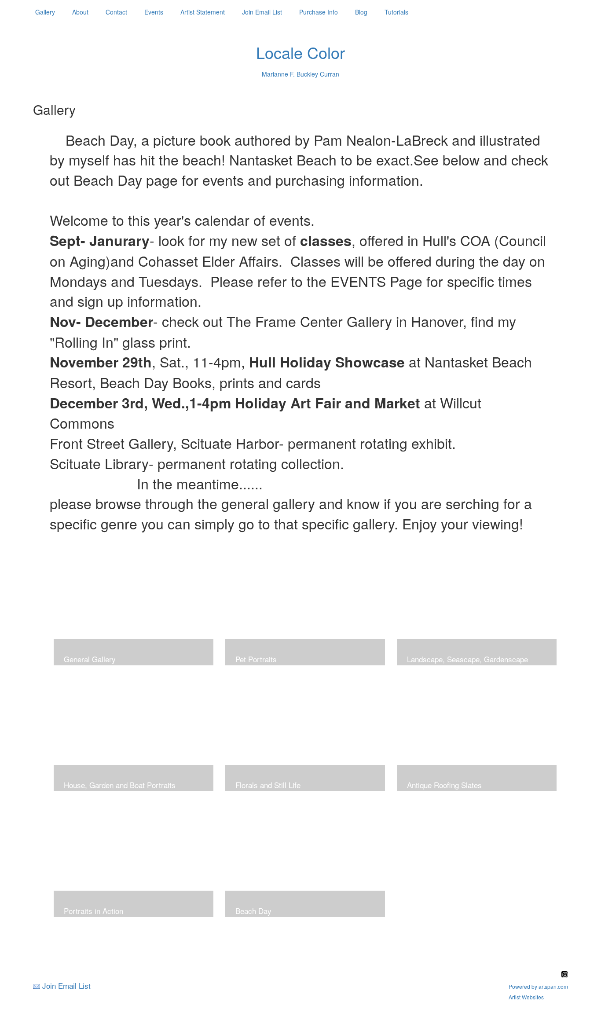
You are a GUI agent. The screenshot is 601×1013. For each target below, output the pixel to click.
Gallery (45, 11)
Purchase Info (318, 11)
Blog (361, 11)
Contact (116, 11)
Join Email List (262, 11)
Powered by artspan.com (538, 986)
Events (153, 11)
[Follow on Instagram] (564, 974)
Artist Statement (202, 11)
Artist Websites (526, 997)
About (80, 11)
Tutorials (396, 11)
